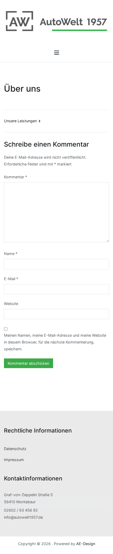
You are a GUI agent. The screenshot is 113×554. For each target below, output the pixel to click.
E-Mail (11, 278)
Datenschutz (15, 448)
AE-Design (85, 543)
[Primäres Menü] (56, 53)
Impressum (14, 459)
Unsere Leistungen (20, 121)
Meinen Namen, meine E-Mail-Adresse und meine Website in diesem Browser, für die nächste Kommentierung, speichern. (55, 342)
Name (10, 253)
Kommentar (15, 177)
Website (11, 303)
